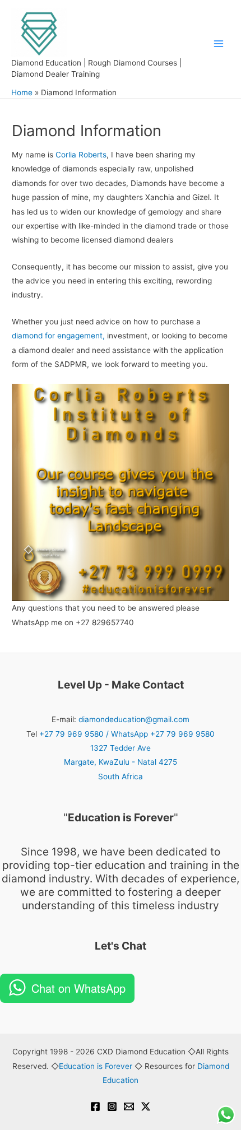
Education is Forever (95, 1066)
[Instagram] (112, 1106)
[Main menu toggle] (219, 44)
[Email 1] (129, 1106)
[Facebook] (95, 1106)
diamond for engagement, (58, 335)
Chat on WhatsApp (78, 988)
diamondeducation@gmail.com (133, 719)
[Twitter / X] (146, 1106)
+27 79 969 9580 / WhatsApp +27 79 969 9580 (127, 733)
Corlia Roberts (80, 154)
